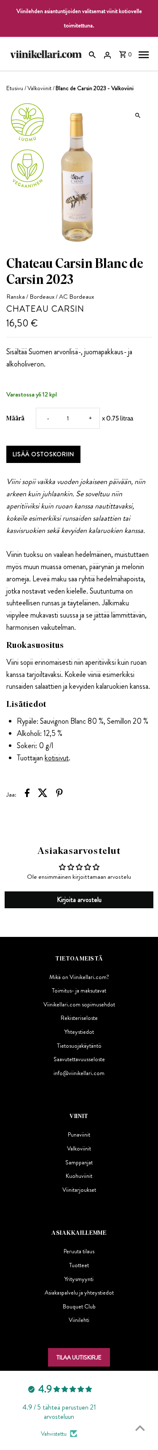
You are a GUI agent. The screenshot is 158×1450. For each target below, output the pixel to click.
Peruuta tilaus (79, 1251)
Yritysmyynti (79, 1279)
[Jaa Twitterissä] (43, 794)
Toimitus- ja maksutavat (79, 990)
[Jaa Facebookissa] (27, 794)
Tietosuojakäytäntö (79, 1045)
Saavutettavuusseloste (79, 1059)
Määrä (15, 418)
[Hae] (92, 54)
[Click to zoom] (138, 115)
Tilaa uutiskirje (79, 1357)
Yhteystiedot (79, 1031)
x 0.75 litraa (117, 418)
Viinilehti (79, 1320)
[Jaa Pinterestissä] (59, 794)
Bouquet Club (79, 1306)
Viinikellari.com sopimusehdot (79, 1004)
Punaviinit (79, 1134)
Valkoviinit (39, 88)
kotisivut (57, 757)
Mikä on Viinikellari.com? (79, 977)
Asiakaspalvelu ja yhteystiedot (79, 1292)
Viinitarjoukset (79, 1189)
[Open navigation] (144, 53)
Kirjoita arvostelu (79, 899)
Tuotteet (79, 1265)
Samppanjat (79, 1162)
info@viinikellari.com (79, 1073)
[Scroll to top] (140, 1427)
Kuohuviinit (79, 1176)
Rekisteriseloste (79, 1018)
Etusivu (14, 88)
